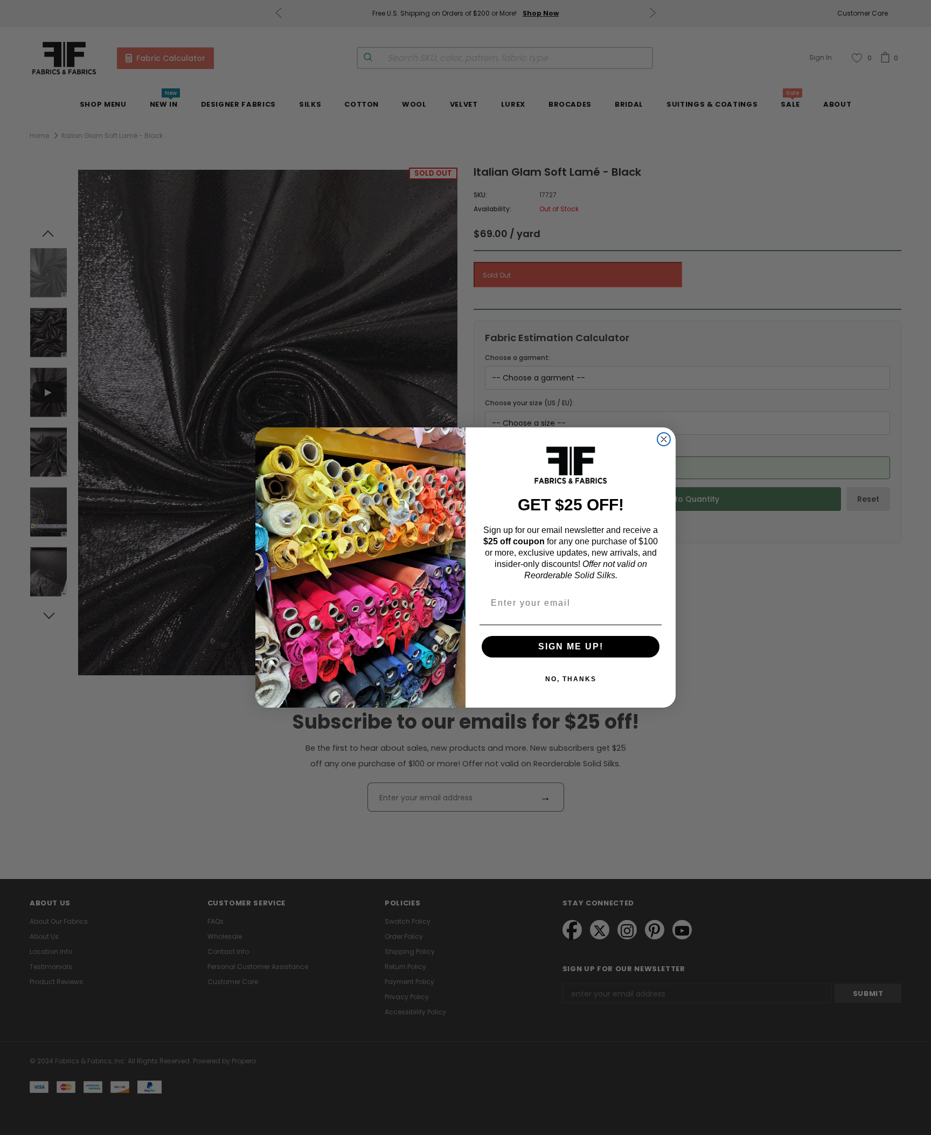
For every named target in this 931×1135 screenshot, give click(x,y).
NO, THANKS (570, 679)
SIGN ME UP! (570, 646)
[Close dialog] (663, 439)
